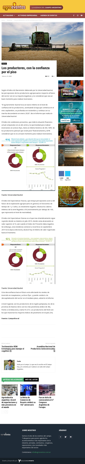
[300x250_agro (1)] (70, 207)
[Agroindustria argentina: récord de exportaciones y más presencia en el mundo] (10, 390)
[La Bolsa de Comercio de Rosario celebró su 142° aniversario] (28, 390)
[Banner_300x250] (70, 144)
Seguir (67, 172)
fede (19, 361)
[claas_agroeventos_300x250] (70, 166)
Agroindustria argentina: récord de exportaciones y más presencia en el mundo (9, 402)
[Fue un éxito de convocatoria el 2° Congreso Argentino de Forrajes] (47, 390)
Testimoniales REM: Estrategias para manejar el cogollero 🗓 (13, 348)
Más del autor (31, 380)
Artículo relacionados (12, 380)
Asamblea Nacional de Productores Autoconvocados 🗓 (43, 348)
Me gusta (61, 172)
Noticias (4, 63)
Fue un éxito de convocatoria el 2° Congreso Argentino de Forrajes (46, 402)
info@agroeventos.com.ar (41, 452)
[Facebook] (60, 437)
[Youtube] (70, 437)
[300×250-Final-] (70, 101)
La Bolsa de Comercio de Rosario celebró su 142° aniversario (28, 401)
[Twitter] (65, 437)
